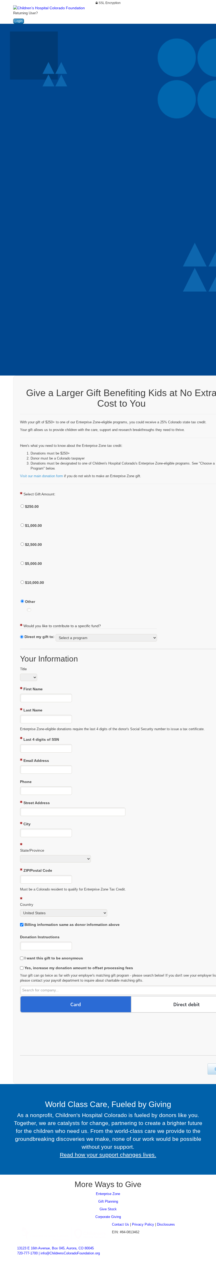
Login (18, 21)
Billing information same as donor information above (72, 924)
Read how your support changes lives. (108, 1155)
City (27, 824)
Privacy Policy (143, 1224)
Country (26, 904)
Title (23, 669)
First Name (33, 689)
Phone (26, 782)
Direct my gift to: (39, 637)
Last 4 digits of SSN (41, 739)
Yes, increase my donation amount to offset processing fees (78, 968)
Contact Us (120, 1224)
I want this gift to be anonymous (53, 958)
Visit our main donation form (41, 476)
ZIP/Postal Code (37, 870)
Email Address (36, 760)
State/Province (32, 850)
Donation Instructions (40, 937)
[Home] (69, 1233)
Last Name (32, 710)
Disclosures (166, 1224)
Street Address (36, 803)
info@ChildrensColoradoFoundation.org (70, 1253)
